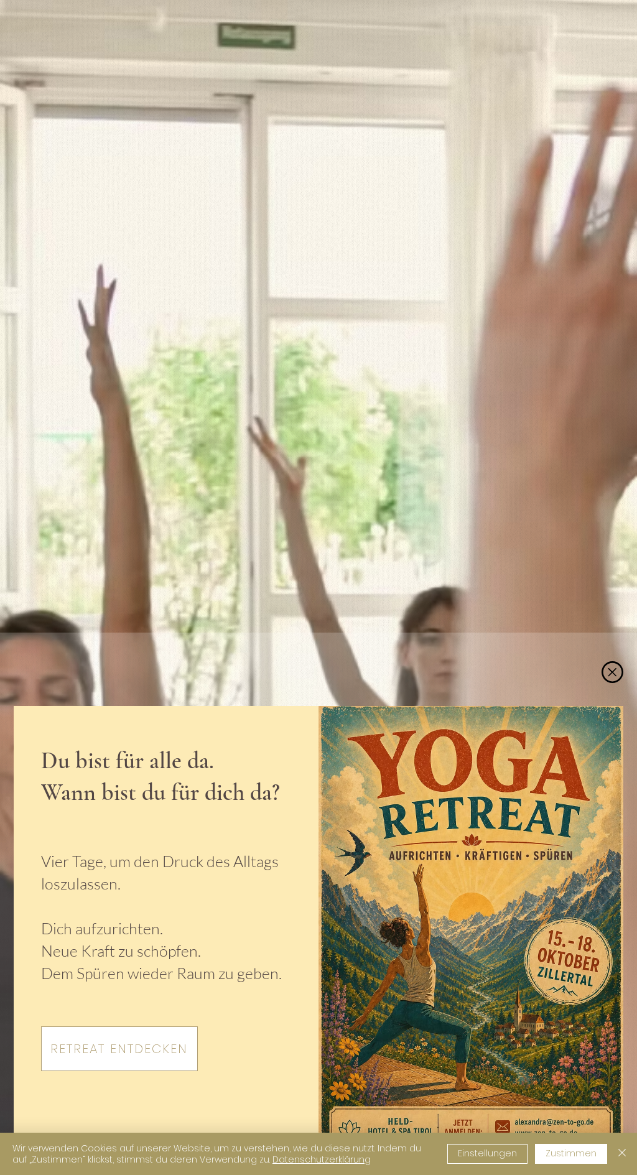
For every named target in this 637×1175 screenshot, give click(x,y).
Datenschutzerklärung (321, 1159)
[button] (612, 672)
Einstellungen (487, 1153)
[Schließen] (622, 1154)
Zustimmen (571, 1153)
